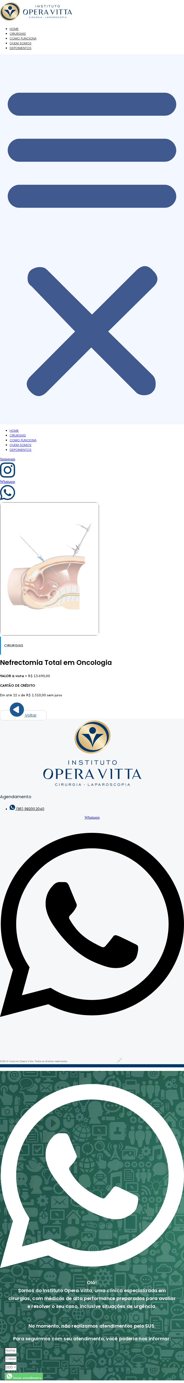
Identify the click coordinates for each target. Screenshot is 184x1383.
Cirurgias (18, 435)
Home (14, 430)
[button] (92, 239)
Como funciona (23, 440)
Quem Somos (20, 445)
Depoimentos (20, 48)
